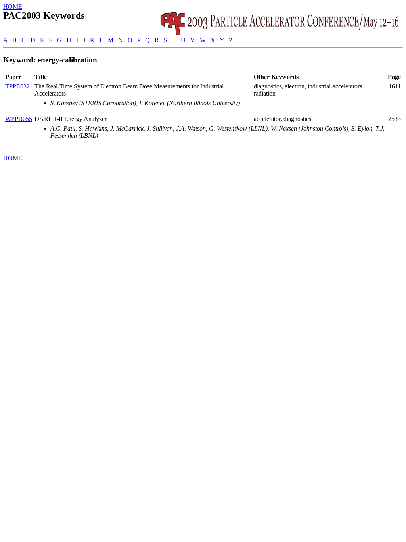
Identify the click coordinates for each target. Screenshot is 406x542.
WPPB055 (18, 118)
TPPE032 (17, 86)
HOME (12, 6)
